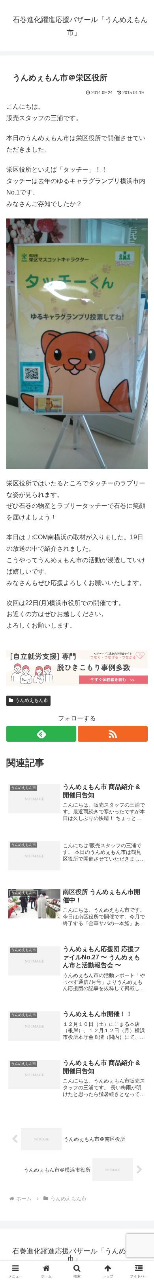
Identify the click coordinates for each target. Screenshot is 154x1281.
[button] (138, 1058)
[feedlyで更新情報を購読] (41, 734)
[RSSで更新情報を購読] (113, 734)
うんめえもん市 (31, 700)
